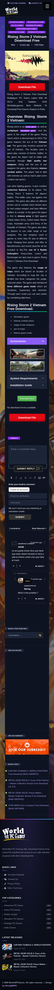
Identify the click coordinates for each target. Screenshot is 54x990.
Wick (13, 45)
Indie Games (27, 928)
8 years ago (25, 45)
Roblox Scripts (27, 914)
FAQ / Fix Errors (14, 888)
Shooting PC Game (16, 32)
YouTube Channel (18, 3)
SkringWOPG (11, 986)
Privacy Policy (13, 884)
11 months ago (36, 542)
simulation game (28, 131)
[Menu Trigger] (47, 6)
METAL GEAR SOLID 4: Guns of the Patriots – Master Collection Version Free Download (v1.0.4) (28, 783)
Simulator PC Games (27, 919)
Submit (20, 517)
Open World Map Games (26, 29)
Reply (41, 566)
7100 (39, 45)
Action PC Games (16, 22)
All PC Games (17, 25)
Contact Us (36, 3)
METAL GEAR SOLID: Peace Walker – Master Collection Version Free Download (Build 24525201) (27, 796)
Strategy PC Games (36, 32)
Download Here (27, 398)
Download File (27, 87)
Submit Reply (26, 468)
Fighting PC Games (34, 25)
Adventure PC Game (36, 22)
